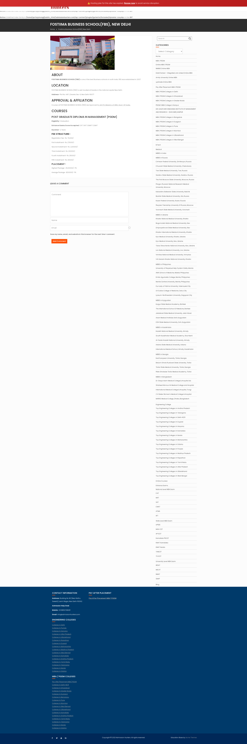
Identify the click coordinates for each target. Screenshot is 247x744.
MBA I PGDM (160, 61)
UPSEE (158, 525)
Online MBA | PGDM (163, 65)
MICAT (158, 570)
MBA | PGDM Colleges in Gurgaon (168, 122)
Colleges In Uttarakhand (61, 709)
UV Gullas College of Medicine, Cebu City (171, 291)
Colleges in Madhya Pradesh (63, 649)
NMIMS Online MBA (163, 68)
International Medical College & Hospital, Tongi (173, 390)
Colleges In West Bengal (61, 653)
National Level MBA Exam (165, 489)
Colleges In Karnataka (60, 656)
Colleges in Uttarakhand (61, 637)
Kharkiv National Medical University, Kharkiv (172, 219)
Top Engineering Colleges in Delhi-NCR (170, 417)
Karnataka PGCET (162, 538)
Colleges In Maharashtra (61, 646)
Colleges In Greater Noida (61, 691)
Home (158, 56)
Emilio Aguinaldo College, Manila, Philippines (173, 277)
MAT (157, 498)
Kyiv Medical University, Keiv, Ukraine (169, 241)
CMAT (158, 507)
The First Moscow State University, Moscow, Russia (175, 179)
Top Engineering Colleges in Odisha (169, 444)
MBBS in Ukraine (162, 215)
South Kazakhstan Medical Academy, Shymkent (174, 336)
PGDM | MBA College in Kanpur (167, 105)
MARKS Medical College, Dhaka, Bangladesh (172, 399)
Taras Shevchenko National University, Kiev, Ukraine (175, 246)
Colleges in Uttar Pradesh (61, 634)
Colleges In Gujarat (59, 643)
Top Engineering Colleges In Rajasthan (171, 458)
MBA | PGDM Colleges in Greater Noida (170, 101)
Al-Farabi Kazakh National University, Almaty (173, 340)
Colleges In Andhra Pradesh (62, 716)
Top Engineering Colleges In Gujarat (169, 422)
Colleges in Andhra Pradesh (62, 659)
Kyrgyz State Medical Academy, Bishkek (171, 304)
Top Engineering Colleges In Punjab (169, 449)
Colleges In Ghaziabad (61, 688)
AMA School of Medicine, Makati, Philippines (172, 273)
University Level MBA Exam (166, 561)
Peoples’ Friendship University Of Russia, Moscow (174, 205)
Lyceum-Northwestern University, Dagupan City (174, 295)
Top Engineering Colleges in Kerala (169, 435)
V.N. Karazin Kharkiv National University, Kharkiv (173, 259)
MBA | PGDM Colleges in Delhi (167, 92)
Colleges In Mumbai (60, 703)
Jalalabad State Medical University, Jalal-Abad (173, 313)
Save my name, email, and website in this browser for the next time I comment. (82, 234)
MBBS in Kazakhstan (163, 327)
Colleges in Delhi (58, 625)
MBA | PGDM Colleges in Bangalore (169, 117)
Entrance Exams (162, 485)
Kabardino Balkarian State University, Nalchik (173, 192)
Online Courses (161, 481)
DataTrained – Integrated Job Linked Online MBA (174, 73)
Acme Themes (191, 737)
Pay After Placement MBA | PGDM (168, 87)
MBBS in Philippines (163, 264)
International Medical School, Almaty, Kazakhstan (174, 349)
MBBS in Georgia (162, 354)
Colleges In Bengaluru (60, 697)
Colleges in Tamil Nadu (61, 662)
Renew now (129, 3)
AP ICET (158, 534)
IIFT (157, 516)
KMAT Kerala (160, 547)
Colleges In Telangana (60, 665)
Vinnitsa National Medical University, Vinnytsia (173, 255)
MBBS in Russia (162, 158)
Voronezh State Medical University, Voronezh (173, 210)
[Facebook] (52, 738)
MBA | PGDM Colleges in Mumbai (168, 131)
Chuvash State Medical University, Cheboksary (173, 166)
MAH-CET (159, 529)
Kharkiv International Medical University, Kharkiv (174, 232)
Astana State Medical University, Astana (171, 345)
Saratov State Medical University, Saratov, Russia (174, 175)
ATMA (158, 511)
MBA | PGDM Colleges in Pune (167, 126)
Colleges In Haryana (60, 631)
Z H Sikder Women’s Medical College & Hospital (173, 394)
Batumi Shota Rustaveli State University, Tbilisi (173, 363)
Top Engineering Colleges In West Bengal (171, 476)
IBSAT (158, 565)
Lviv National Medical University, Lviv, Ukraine (172, 250)
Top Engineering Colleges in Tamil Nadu (171, 462)
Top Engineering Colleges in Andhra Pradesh (173, 408)
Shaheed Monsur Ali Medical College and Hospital (175, 385)
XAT (157, 502)
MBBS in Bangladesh (164, 377)
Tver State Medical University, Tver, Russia (171, 170)
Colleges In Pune (58, 700)
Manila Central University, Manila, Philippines (173, 282)
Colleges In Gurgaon (60, 694)
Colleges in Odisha (59, 671)
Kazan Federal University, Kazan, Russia (171, 201)
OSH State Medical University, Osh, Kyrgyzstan (173, 322)
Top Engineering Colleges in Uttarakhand (171, 471)
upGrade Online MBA (164, 82)
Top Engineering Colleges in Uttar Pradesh (172, 467)
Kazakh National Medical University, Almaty (172, 331)
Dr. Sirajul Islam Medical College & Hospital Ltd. (173, 381)
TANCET (159, 552)
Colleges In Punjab (59, 628)
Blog (157, 584)
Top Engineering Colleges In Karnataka (170, 431)
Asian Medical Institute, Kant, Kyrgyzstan (171, 318)
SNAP (158, 579)
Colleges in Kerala (59, 668)
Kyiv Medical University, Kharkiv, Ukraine (171, 237)
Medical (159, 149)
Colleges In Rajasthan (60, 640)
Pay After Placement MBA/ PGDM (64, 682)
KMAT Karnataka (162, 543)
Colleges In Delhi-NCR (60, 685)
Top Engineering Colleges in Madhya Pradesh (173, 453)
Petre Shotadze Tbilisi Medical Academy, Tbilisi (173, 372)
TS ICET (158, 556)
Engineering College (163, 404)
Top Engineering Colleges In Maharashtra (171, 440)
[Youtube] (61, 738)
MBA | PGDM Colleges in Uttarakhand (170, 135)
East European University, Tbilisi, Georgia (171, 358)
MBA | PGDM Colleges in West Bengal (170, 140)
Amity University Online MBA (166, 77)
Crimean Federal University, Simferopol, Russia (173, 161)
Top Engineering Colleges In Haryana (170, 426)
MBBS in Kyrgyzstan (163, 300)
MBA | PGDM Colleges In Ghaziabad (169, 96)
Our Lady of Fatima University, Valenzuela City (173, 286)
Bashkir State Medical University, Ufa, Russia (172, 196)
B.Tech (158, 145)
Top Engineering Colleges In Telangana (171, 413)
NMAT (158, 574)
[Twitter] (57, 738)
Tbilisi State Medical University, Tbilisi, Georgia (173, 367)
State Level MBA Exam (164, 521)
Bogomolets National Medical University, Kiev (173, 223)
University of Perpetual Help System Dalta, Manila (174, 268)
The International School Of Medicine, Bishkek (173, 309)
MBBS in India (161, 153)
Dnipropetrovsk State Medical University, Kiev (173, 228)
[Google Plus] (66, 738)
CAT (157, 493)
